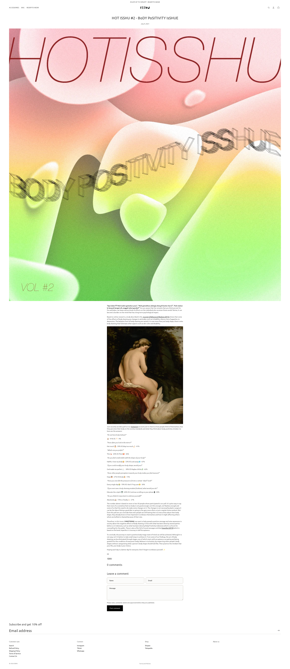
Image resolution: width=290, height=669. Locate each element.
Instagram (80, 645)
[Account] (273, 7)
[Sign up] (278, 630)
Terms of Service (15, 653)
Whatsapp (80, 651)
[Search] (268, 7)
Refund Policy (14, 648)
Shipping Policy (14, 651)
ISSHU (109, 558)
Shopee (147, 645)
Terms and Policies (145, 663)
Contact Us (13, 656)
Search (11, 645)
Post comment (115, 608)
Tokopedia (148, 648)
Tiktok (79, 648)
